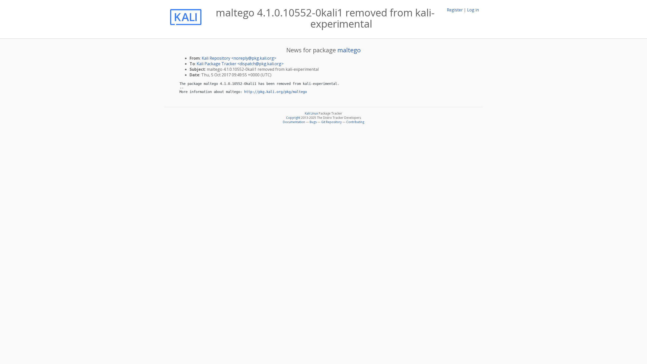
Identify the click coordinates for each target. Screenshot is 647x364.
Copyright (293, 118)
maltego (349, 50)
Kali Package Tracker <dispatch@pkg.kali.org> (240, 63)
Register (455, 10)
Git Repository (331, 122)
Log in (473, 10)
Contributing (355, 122)
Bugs (313, 122)
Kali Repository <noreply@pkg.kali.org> (239, 58)
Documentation (294, 122)
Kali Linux (311, 113)
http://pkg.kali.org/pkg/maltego (275, 92)
